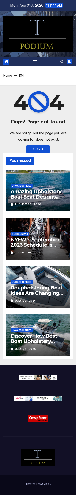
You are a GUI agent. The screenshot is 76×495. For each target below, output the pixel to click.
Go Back (38, 149)
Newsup (41, 483)
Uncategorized (21, 186)
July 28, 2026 (25, 300)
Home (7, 75)
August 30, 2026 (28, 204)
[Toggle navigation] (35, 62)
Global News (20, 234)
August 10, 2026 (28, 252)
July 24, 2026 (25, 348)
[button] (62, 62)
